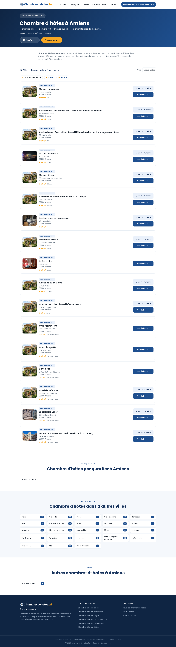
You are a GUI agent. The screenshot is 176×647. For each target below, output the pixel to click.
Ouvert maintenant (32, 77)
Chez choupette (47, 347)
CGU (71, 639)
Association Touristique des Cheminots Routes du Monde (70, 110)
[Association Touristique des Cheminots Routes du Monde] (30, 113)
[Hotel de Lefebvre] (30, 392)
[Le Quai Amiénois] (30, 156)
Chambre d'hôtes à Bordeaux (91, 623)
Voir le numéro (144, 88)
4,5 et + (64, 77)
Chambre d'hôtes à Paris (88, 608)
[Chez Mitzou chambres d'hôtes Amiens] (30, 306)
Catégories (75, 4)
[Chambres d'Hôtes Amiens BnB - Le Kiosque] (30, 199)
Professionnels (99, 4)
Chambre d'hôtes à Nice (88, 627)
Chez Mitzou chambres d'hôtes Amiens (60, 304)
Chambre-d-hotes (38, 4)
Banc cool (44, 368)
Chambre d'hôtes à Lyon (88, 615)
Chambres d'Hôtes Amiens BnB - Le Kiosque (62, 196)
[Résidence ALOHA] (30, 242)
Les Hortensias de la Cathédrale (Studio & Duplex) (66, 433)
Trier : (139, 70)
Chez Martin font (48, 325)
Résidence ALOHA (48, 239)
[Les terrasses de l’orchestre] (30, 220)
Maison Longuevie (49, 89)
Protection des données (96, 639)
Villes (86, 4)
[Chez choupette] (30, 350)
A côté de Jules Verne (50, 282)
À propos (110, 639)
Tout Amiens (31, 40)
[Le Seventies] (30, 263)
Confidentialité (79, 639)
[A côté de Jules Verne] (30, 285)
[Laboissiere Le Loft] (30, 414)
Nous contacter (129, 615)
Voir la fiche (142, 94)
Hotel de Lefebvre (48, 390)
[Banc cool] (30, 371)
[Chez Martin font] (30, 328)
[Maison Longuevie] (30, 91)
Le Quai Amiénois (48, 153)
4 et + (50, 77)
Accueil (63, 4)
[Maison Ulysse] (30, 177)
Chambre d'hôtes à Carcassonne (92, 619)
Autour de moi (53, 40)
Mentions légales (61, 639)
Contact (114, 4)
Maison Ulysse (46, 175)
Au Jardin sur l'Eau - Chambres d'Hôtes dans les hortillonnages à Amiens (79, 132)
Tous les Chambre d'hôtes (134, 608)
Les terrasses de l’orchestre (53, 218)
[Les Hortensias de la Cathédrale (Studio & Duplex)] (30, 436)
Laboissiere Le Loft (49, 411)
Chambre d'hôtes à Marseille (90, 611)
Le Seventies (45, 261)
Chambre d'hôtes (35, 33)
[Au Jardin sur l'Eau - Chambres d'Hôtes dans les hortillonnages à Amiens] (30, 134)
